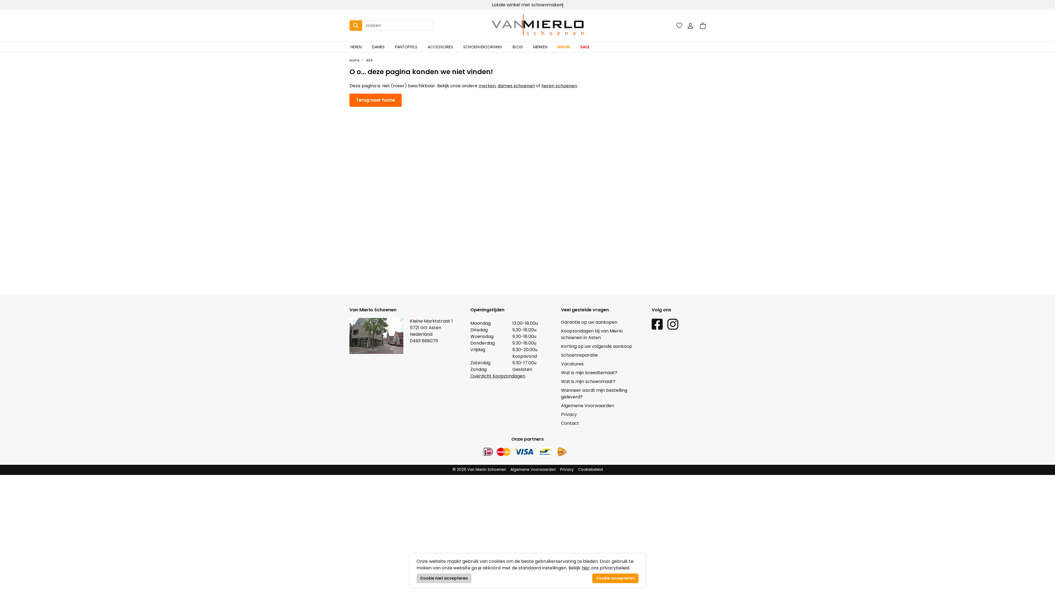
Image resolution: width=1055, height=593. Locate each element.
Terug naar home (375, 100)
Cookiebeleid (590, 469)
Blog (518, 47)
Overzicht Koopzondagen (497, 376)
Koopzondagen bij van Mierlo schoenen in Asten (592, 334)
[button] (703, 25)
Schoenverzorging (482, 47)
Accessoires (440, 47)
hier (586, 568)
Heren (356, 47)
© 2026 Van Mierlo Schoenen (479, 469)
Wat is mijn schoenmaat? (588, 381)
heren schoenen (559, 86)
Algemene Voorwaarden (587, 405)
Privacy (569, 414)
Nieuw (563, 47)
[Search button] (355, 25)
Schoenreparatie (579, 355)
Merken (540, 47)
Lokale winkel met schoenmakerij (527, 5)
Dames (378, 47)
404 (369, 60)
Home (354, 60)
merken (487, 86)
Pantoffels (406, 47)
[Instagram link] (672, 324)
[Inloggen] (690, 25)
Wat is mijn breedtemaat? (589, 373)
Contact (570, 423)
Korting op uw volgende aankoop (596, 346)
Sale (584, 47)
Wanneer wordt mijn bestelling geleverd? (594, 393)
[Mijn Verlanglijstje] (679, 25)
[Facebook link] (657, 324)
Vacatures (572, 364)
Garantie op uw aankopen (589, 322)
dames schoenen (516, 86)
